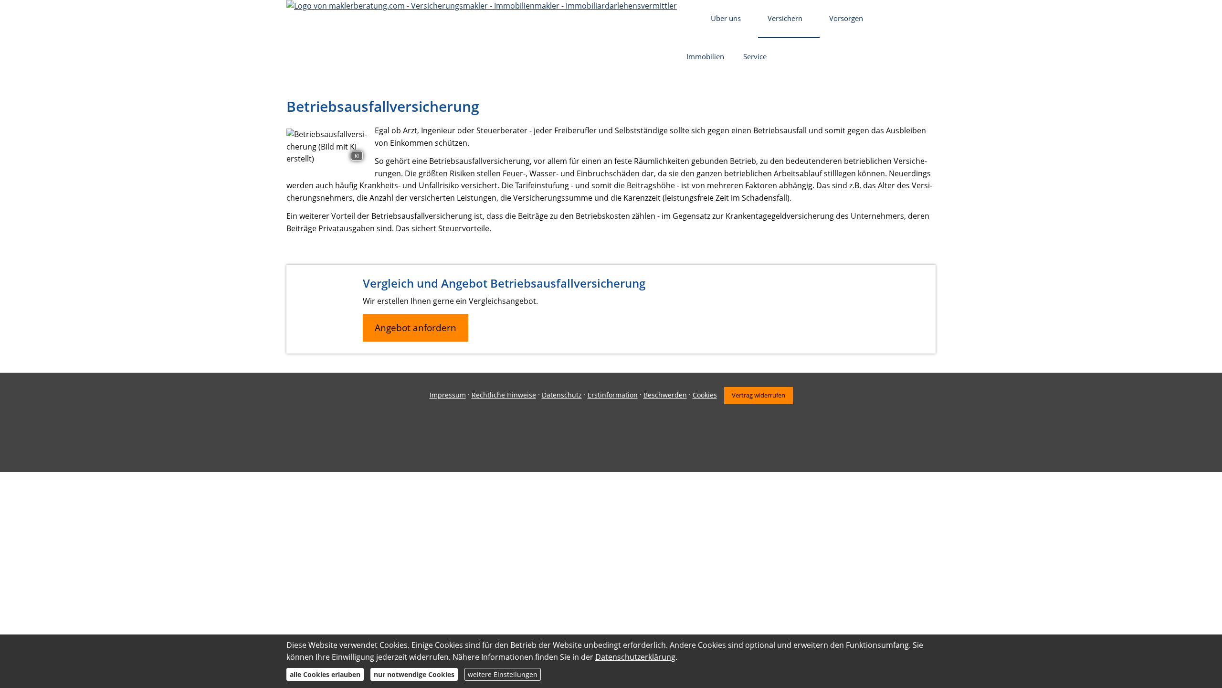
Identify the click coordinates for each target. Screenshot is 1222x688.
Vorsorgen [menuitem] (846, 18)
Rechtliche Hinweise (504, 395)
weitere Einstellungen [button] (502, 674)
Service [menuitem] (755, 56)
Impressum (448, 395)
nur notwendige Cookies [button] (414, 674)
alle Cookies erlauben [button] (325, 674)
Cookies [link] (705, 395)
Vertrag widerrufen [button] (758, 395)
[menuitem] (689, 19)
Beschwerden (665, 395)
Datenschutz (562, 395)
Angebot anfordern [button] (415, 328)
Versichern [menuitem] (785, 18)
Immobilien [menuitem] (705, 56)
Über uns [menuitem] (726, 18)
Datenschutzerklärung (635, 657)
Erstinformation (613, 395)
